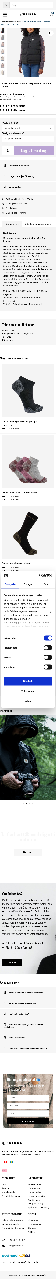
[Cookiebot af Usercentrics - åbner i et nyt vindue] (39, 576)
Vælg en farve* (10, 123)
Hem (3, 22)
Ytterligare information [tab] (38, 224)
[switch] (48, 647)
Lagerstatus (15, 187)
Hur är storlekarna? (17, 1038)
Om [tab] (46, 584)
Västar (30, 334)
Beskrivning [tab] (12, 224)
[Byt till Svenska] (12, 1162)
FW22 (8, 337)
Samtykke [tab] (10, 584)
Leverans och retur (19, 165)
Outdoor (17, 22)
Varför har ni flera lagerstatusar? (23, 1003)
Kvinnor (9, 22)
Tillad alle (28, 681)
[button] (51, 33)
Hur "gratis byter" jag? (19, 1014)
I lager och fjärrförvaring (21, 176)
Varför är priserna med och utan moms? (26, 993)
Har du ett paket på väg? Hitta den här (20, 1262)
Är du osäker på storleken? (12, 94)
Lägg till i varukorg (33, 150)
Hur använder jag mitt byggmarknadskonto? (28, 1048)
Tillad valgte (28, 691)
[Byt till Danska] (6, 1162)
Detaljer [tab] (28, 584)
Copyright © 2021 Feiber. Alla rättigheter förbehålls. (28, 1275)
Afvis (28, 701)
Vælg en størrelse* (13, 133)
